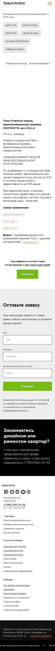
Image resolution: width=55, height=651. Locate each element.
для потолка (30, 25)
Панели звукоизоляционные (17, 521)
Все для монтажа (12, 533)
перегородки (30, 33)
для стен (11, 25)
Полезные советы (12, 602)
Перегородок (10, 559)
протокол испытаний (37, 264)
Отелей (7, 567)
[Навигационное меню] (50, 3)
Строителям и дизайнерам (16, 610)
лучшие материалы (17, 41)
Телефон (7, 350)
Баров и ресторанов (13, 563)
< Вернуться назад (16, 63)
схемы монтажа (15, 49)
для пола (11, 33)
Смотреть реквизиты (40, 636)
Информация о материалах (17, 598)
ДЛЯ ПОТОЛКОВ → (13, 214)
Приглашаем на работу (15, 594)
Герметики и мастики (14, 529)
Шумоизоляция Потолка (15, 547)
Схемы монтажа (11, 606)
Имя (5, 333)
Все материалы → (39, 63)
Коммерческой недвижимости (18, 571)
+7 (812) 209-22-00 (14, 504)
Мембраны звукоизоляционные (18, 525)
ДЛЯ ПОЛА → (10, 228)
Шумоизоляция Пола (13, 555)
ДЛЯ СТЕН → (10, 221)
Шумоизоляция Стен (13, 551)
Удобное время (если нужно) (18, 366)
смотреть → (30, 242)
